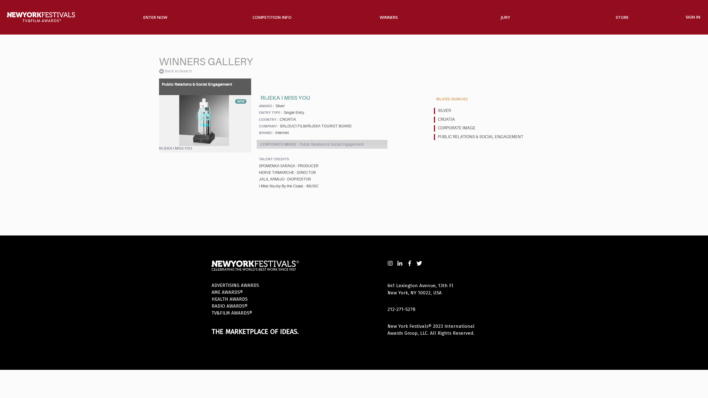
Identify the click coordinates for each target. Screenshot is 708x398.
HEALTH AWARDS (230, 299)
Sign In (693, 17)
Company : (268, 126)
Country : (268, 119)
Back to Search (178, 71)
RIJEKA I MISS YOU (175, 148)
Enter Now (155, 17)
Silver (444, 110)
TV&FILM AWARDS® (232, 313)
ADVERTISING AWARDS (235, 285)
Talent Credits (274, 159)
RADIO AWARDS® (230, 306)
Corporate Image (456, 128)
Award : (266, 106)
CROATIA (446, 119)
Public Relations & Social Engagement (480, 137)
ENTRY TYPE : (270, 113)
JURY (505, 17)
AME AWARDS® (227, 292)
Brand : (266, 133)
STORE (622, 17)
